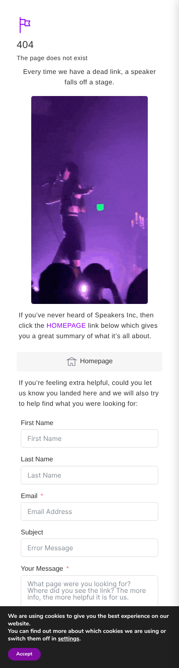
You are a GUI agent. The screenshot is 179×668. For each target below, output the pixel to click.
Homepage (96, 361)
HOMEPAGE (66, 325)
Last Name (37, 459)
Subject (32, 532)
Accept (24, 654)
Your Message (42, 568)
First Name (37, 423)
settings (68, 639)
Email (29, 496)
